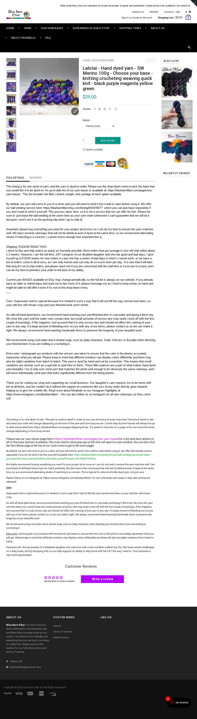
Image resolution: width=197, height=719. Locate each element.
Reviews (36, 177)
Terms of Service (62, 631)
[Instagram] (190, 12)
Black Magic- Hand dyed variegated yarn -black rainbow (177, 77)
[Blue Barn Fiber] (18, 14)
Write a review (102, 579)
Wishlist (154, 12)
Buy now (108, 140)
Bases (86, 120)
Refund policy (61, 637)
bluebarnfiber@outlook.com (25, 667)
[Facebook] (186, 12)
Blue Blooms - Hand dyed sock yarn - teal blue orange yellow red (177, 141)
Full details (15, 177)
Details (178, 93)
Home (86, 60)
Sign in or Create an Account (137, 17)
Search (57, 625)
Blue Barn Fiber (103, 60)
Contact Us (138, 12)
